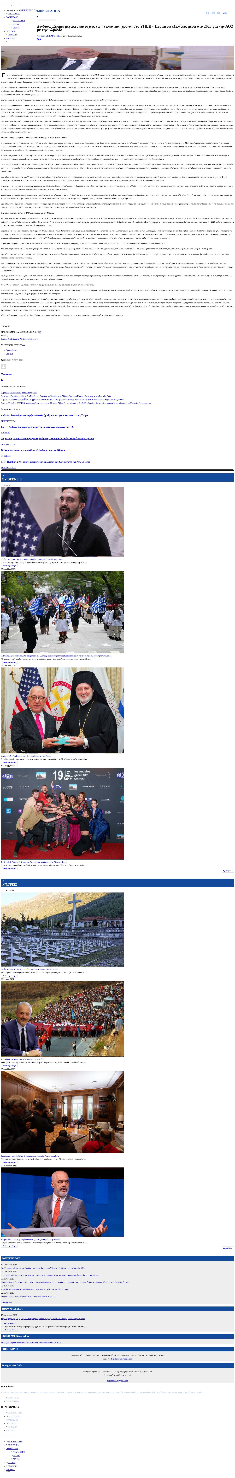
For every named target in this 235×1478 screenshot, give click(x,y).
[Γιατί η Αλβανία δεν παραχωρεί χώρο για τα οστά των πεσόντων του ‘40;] (62, 966)
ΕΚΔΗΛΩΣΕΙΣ (19, 21)
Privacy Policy (13, 1401)
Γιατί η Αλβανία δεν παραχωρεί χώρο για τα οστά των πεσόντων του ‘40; (37, 427)
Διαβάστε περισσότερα (10, 1330)
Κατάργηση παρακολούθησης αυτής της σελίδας (20, 1342)
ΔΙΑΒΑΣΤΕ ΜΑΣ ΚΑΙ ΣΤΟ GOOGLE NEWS (20, 332)
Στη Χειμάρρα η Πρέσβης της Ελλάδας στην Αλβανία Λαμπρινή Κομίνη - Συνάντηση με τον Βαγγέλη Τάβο (43, 1268)
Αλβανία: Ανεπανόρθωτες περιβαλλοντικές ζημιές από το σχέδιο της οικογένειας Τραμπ (44, 415)
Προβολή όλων (227, 871)
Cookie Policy (13, 1398)
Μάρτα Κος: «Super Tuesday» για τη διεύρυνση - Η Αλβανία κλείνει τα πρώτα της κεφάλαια (47, 438)
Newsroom (41, 36)
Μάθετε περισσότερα (9, 566)
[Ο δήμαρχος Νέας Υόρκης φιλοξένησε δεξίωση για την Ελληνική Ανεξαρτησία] (62, 556)
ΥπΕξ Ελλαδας (13, 339)
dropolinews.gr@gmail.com (121, 1359)
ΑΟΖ (22, 339)
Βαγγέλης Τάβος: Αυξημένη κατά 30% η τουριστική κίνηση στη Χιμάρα (29, 1296)
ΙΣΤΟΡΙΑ (11, 31)
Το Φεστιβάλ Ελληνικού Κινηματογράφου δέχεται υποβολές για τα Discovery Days (33, 862)
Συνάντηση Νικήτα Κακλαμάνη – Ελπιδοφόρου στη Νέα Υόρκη (26, 756)
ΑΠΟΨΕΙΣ (10, 38)
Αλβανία (27, 339)
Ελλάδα (34, 339)
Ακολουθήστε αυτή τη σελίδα (50, 1342)
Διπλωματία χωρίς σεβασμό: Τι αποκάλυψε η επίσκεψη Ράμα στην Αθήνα (30, 1156)
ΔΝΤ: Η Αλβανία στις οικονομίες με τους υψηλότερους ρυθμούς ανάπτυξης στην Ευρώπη (45, 462)
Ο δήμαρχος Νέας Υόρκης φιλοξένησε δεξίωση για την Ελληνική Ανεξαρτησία (31, 559)
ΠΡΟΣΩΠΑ (12, 35)
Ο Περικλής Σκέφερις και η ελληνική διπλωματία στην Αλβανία (33, 450)
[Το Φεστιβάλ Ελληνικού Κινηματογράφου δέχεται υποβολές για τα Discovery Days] (62, 859)
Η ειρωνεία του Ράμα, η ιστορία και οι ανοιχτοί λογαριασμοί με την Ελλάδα (30, 1239)
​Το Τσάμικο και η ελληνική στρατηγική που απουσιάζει (22, 1059)
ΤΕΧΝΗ (16, 24)
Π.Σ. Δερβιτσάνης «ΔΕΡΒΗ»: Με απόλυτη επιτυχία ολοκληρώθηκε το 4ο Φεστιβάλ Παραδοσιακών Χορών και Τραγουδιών (49, 1275)
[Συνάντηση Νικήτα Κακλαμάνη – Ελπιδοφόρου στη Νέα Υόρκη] (62, 752)
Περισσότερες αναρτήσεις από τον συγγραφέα (19, 393)
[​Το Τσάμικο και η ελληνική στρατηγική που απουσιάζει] (62, 1056)
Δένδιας (4, 339)
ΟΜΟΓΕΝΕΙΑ (14, 14)
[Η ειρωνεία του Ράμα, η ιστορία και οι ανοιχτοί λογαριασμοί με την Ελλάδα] (62, 1236)
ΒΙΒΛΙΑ (16, 28)
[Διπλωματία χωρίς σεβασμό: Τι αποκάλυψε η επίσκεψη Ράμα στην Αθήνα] (62, 1152)
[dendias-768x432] (117, 69)
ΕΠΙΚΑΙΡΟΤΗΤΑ (29, 10)
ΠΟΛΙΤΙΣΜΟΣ (12, 17)
